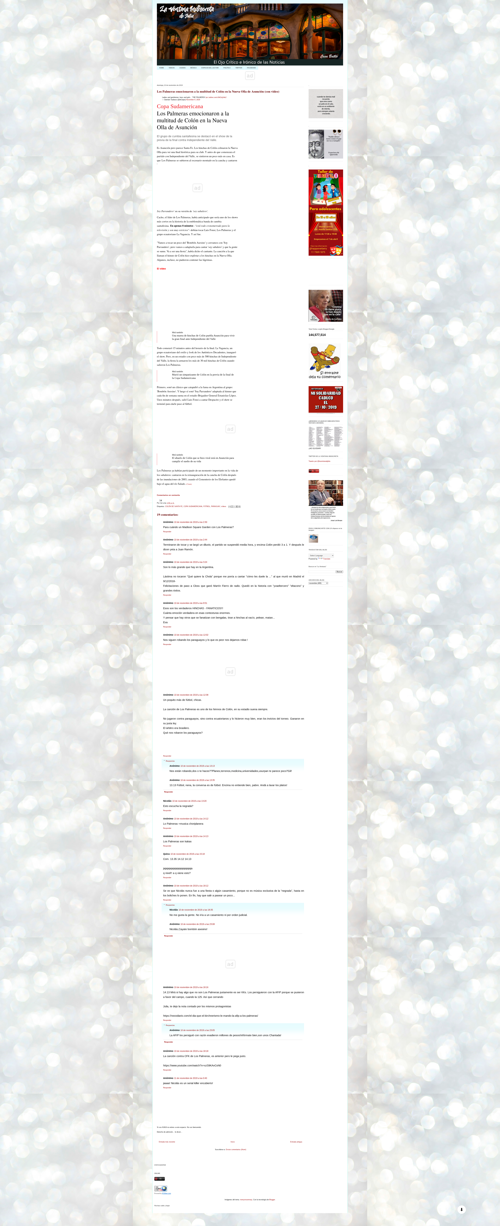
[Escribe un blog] (232, 506)
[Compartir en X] (234, 506)
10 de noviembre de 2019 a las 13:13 (197, 766)
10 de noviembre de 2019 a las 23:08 (197, 924)
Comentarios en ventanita (168, 495)
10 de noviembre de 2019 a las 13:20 (189, 801)
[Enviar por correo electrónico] (229, 506)
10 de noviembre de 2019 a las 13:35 (197, 780)
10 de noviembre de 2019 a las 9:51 (190, 603)
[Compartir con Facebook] (237, 506)
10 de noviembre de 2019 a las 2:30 (190, 522)
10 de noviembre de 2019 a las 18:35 (196, 910)
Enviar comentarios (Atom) (236, 1149)
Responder (167, 532)
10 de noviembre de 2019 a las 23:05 (197, 1030)
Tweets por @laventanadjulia (319, 461)
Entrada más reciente (167, 1142)
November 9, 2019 (193, 100)
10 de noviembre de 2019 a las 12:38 (191, 695)
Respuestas (170, 761)
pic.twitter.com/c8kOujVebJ (216, 97)
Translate (326, 559)
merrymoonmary (246, 1200)
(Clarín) (189, 484)
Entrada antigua (296, 1142)
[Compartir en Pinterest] (239, 506)
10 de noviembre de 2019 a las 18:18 (191, 1051)
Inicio (233, 1142)
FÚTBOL (206, 506)
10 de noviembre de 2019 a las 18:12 (191, 886)
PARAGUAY (215, 506)
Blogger (272, 1200)
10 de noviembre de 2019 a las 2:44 (190, 540)
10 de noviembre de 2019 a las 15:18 (187, 854)
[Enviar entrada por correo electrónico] (160, 500)
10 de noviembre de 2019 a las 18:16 (191, 987)
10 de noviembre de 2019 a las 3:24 (190, 562)
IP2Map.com (166, 1193)
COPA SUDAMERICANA (193, 506)
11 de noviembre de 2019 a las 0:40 (190, 1078)
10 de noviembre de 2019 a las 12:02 (191, 635)
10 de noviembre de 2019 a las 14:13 (191, 836)
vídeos (223, 506)
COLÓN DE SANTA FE (174, 506)
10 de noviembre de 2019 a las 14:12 (191, 819)
